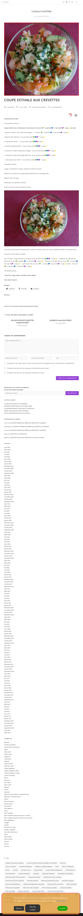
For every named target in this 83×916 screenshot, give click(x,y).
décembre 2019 (8, 636)
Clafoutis (6, 761)
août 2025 (7, 475)
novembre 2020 (9, 610)
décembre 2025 (8, 466)
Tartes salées (8, 837)
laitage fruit (38, 870)
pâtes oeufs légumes (12, 888)
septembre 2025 (9, 473)
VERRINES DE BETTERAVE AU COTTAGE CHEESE (18, 406)
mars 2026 (7, 459)
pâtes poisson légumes (31, 888)
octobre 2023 (8, 527)
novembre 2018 (9, 667)
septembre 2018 (9, 671)
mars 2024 (7, 516)
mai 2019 (7, 652)
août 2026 (7, 447)
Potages (6, 823)
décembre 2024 (8, 494)
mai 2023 (7, 539)
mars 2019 (7, 657)
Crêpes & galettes (9, 768)
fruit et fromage (68, 866)
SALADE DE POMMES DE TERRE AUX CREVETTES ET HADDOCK (28, 423)
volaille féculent (38, 891)
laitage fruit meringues (54, 870)
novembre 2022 (9, 553)
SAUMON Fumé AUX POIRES (60, 320)
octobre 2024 (8, 499)
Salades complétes (9, 830)
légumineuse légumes (65, 874)
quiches (6, 825)
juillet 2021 (7, 591)
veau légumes (10, 891)
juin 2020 (7, 622)
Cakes (6, 749)
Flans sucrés (7, 785)
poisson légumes (68, 881)
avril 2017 (7, 711)
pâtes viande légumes (49, 888)
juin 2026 (7, 452)
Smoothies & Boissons (11, 832)
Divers (6, 778)
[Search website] (76, 2)
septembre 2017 (9, 700)
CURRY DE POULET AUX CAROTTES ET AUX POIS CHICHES (27, 437)
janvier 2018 (7, 690)
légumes (36, 874)
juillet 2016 (7, 733)
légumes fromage (48, 874)
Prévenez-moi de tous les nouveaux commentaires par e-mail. (28, 368)
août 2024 (7, 504)
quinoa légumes (65, 888)
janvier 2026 (7, 464)
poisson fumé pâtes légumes (15, 877)
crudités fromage (25, 866)
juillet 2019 (7, 648)
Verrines (6, 846)
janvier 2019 (7, 662)
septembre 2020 (9, 615)
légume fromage (24, 874)
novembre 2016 (9, 723)
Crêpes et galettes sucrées (12, 773)
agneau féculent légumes (14, 863)
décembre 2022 (8, 551)
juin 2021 (7, 593)
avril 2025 (7, 485)
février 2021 (7, 603)
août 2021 (7, 589)
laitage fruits (70, 870)
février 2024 (7, 518)
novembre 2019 (9, 638)
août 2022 (7, 560)
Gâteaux (6, 787)
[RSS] (72, 2)
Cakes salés (7, 752)
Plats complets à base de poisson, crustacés (17, 815)
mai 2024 (7, 511)
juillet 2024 (7, 506)
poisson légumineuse (12, 884)
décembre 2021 (8, 579)
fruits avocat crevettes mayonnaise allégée (24, 306)
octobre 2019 (8, 641)
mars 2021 (7, 600)
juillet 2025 (7, 478)
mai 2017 (7, 709)
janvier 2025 (7, 492)
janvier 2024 (7, 520)
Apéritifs (6, 742)
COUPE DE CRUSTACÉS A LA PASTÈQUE (15, 404)
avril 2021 (7, 598)
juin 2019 (7, 650)
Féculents (7, 780)
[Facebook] (66, 2)
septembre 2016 (9, 728)
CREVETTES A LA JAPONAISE (18, 434)
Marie (6, 437)
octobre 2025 (8, 471)
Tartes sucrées (8, 839)
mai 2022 (7, 568)
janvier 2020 (7, 634)
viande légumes (23, 891)
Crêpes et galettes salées (11, 771)
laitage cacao (26, 870)
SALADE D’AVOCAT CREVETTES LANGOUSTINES (22, 321)
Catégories (7, 756)
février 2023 (7, 546)
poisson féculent (34, 877)
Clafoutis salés (8, 764)
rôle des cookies (33, 908)
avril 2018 (7, 683)
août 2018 (7, 674)
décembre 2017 (8, 692)
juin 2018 (7, 678)
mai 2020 (7, 624)
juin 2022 (7, 565)
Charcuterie (7, 759)
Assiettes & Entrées (39, 107)
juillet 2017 (7, 704)
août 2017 (7, 702)
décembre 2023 (8, 523)
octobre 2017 (8, 697)
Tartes (6, 834)
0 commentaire (56, 107)
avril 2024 (7, 513)
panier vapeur (8, 804)
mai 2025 (7, 483)
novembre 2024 (9, 497)
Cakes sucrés (8, 754)
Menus (6, 799)
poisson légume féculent (50, 881)
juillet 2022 (7, 563)
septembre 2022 (9, 558)
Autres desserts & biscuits (12, 747)
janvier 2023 (7, 549)
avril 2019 (7, 655)
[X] (63, 2)
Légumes (7, 792)
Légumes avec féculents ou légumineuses (16, 794)
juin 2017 (7, 707)
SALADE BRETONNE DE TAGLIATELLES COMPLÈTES (19, 408)
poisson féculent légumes (14, 881)
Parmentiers (8, 806)
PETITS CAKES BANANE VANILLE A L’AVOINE (17, 413)
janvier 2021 (7, 605)
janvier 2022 (7, 577)
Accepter (62, 908)
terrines (6, 844)
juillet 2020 (7, 619)
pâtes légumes (72, 884)
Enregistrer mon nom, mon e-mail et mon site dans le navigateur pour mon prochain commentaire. (40, 363)
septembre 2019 (9, 643)
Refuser (19, 908)
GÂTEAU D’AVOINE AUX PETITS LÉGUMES (16, 411)
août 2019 (7, 645)
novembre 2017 (9, 695)
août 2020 (7, 617)
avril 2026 (7, 457)
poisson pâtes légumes (55, 884)
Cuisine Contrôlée (42, 11)
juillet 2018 (7, 676)
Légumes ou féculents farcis (12, 797)
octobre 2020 (8, 612)
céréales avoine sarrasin (43, 866)
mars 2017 (7, 714)
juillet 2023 (7, 534)
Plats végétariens (9, 820)
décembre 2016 (8, 721)
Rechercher (72, 393)
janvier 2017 (7, 718)
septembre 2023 (9, 530)
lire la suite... (61, 901)
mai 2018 (7, 681)
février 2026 (7, 461)
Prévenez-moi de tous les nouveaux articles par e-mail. (25, 373)
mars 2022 (7, 572)
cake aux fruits (10, 866)
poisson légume (32, 881)
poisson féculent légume (52, 877)
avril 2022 (7, 570)
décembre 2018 (8, 664)
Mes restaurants (9, 801)
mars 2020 (7, 629)
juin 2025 (7, 480)
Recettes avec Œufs (10, 827)
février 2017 (7, 716)
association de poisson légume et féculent (42, 863)
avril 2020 (7, 626)
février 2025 (7, 490)
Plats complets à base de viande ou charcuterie (18, 818)
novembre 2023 (9, 525)
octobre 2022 (8, 556)
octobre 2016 (8, 726)
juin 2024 (7, 509)
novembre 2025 (9, 468)
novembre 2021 (9, 582)
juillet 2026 (7, 450)
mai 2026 (7, 454)
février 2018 (7, 688)
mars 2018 (7, 685)
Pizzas (6, 811)
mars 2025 (7, 487)
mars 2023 (7, 544)
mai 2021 (7, 596)
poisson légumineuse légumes (33, 884)
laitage (15, 870)
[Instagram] (69, 2)
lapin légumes (10, 874)
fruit (57, 866)
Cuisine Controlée (9, 775)
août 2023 (7, 532)
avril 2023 (7, 542)
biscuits (63, 863)
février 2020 (7, 631)
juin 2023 (7, 537)
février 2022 (7, 575)
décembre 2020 (8, 608)
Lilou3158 (10, 107)
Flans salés (7, 782)
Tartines (6, 841)
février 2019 (7, 659)
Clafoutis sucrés (9, 766)
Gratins (6, 789)
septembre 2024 (9, 501)
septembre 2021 (9, 586)
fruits (7, 870)
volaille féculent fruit (56, 891)
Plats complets (8, 813)
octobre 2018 (8, 669)
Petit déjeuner (8, 808)
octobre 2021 (8, 584)
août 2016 (7, 730)
